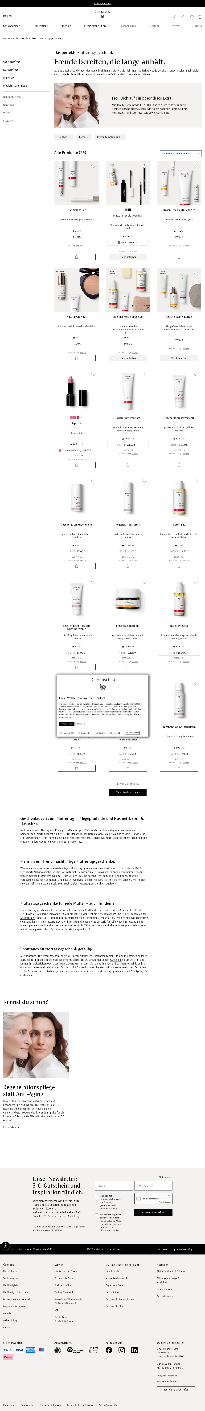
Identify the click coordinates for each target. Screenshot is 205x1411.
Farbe (82, 137)
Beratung (8, 105)
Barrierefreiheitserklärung (80, 1405)
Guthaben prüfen (62, 1285)
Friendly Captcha (165, 1202)
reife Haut (116, 921)
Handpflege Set (77, 210)
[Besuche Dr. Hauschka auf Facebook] (109, 1350)
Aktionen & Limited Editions (171, 1271)
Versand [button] (83, 246)
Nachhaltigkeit (10, 1285)
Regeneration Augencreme (77, 524)
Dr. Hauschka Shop (115, 1306)
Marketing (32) (115, 733)
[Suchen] (175, 17)
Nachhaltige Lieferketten (15, 1292)
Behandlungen (12, 97)
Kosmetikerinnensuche (117, 1278)
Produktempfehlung (108, 137)
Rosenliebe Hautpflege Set (179, 210)
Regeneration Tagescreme (179, 418)
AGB (56, 1310)
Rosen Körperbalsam (128, 418)
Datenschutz (27, 1405)
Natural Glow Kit (77, 316)
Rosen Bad (179, 524)
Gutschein (116, 959)
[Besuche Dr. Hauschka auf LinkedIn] (134, 1350)
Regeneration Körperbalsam (179, 727)
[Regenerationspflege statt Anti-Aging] (36, 1044)
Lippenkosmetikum (127, 625)
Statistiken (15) (100, 733)
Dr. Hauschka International (16, 1299)
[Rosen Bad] (179, 498)
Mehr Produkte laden (128, 792)
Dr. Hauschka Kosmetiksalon (120, 1299)
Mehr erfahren (11, 1127)
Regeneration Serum (128, 524)
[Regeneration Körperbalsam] (179, 700)
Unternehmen (10, 1271)
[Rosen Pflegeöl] (179, 599)
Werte (6, 113)
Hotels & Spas (112, 1292)
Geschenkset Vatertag (179, 316)
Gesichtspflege (11, 61)
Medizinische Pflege (15, 85)
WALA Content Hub (108, 1405)
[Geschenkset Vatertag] (179, 290)
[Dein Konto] (183, 17)
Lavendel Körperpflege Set (127, 316)
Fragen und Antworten (14, 1306)
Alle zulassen (67, 724)
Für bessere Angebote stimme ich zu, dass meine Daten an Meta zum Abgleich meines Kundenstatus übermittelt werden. (110, 1222)
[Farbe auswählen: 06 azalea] (78, 417)
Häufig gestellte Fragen (66, 1271)
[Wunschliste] (192, 17)
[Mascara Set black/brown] (128, 183)
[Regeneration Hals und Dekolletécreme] (76, 599)
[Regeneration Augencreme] (76, 498)
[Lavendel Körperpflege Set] (128, 290)
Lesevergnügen (164, 1289)
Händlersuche (112, 1271)
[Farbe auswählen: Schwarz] (129, 210)
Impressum (8, 1405)
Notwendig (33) (68, 733)
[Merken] (93, 166)
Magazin (8, 121)
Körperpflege (10, 69)
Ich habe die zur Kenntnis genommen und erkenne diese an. (110, 1202)
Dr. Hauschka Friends (64, 1278)
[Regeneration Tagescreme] (179, 391)
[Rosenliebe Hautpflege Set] (179, 183)
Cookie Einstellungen (50, 1405)
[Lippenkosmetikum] (128, 599)
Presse (6, 1327)
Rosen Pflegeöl (179, 625)
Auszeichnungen (165, 1296)
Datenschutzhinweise (110, 1199)
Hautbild (62, 137)
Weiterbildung (10, 1320)
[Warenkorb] (199, 17)
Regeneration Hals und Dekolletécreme (76, 627)
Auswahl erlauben (132, 733)
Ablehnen (80, 724)
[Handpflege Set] (76, 183)
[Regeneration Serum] (128, 498)
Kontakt (7, 1313)
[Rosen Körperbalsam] (128, 391)
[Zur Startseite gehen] (102, 14)
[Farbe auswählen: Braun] (126, 210)
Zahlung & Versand (63, 1292)
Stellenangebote (11, 1278)
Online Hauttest (102, 3)
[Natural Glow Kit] (76, 290)
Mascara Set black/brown (128, 215)
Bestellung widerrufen (176, 1389)
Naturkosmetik (116, 1249)
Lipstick (76, 423)
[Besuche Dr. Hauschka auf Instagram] (122, 1350)
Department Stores (115, 1285)
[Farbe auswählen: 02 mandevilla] (71, 417)
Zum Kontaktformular (168, 1381)
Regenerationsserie (95, 921)
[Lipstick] (76, 391)
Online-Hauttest (86, 967)
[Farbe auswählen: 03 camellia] (74, 417)
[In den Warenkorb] (77, 257)
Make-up (8, 77)
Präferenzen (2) (84, 733)
